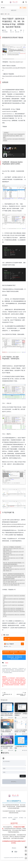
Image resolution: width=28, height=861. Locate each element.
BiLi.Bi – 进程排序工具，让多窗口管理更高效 (7, 730)
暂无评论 (6, 753)
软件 (6, 14)
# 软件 (6, 662)
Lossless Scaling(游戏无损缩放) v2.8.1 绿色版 (21, 730)
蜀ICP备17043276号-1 (19, 857)
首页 (3, 14)
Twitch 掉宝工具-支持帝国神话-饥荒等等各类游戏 (7, 714)
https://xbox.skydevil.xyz (15, 62)
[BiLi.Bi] (13, 2)
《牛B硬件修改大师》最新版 (21, 747)
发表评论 (23, 776)
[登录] (23, 2)
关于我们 (21, 817)
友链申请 (4, 817)
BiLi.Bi (13, 857)
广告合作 (16, 817)
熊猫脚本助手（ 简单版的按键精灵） (21, 714)
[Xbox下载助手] (22, 644)
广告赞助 (24, 7)
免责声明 (10, 817)
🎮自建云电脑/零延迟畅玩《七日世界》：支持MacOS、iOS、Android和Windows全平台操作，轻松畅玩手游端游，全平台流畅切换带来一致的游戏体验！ (7, 747)
